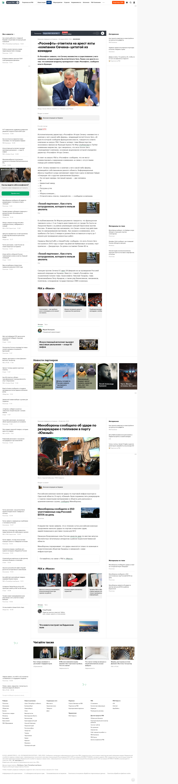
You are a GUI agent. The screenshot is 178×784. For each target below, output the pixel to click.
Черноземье (28, 735)
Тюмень (27, 733)
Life (110, 439)
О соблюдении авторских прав (34, 773)
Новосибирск (29, 708)
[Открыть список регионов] (127, 2)
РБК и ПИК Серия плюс (9, 228)
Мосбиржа (20, 765)
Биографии (5, 718)
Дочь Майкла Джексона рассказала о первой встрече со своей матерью (120, 435)
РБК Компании (6, 143)
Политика (5, 53)
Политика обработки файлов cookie (119, 773)
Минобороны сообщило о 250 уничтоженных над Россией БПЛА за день (56, 512)
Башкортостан (29, 713)
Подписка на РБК (73, 706)
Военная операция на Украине (47, 39)
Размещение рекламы (97, 711)
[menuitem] (28, 2)
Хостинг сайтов (95, 725)
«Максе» (69, 558)
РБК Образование (7, 723)
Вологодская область (31, 716)
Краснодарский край (31, 720)
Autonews (112, 51)
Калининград (28, 718)
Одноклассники (51, 706)
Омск (26, 711)
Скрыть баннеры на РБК (76, 703)
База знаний (5, 720)
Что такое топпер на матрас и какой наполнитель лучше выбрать (95, 663)
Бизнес (4, 711)
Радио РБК (11, 2)
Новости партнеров (45, 360)
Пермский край (29, 725)
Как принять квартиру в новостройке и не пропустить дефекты (121, 39)
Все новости (7, 34)
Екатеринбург (29, 706)
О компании (94, 703)
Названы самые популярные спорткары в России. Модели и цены (121, 48)
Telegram (49, 708)
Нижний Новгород (30, 723)
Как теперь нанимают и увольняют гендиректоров (42, 662)
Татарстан (27, 730)
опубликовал (84, 144)
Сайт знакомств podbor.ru (98, 732)
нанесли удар (75, 536)
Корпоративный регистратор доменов (99, 721)
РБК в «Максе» (46, 288)
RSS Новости (72, 716)
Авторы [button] (40, 324)
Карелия (27, 740)
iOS (114, 703)
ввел (63, 270)
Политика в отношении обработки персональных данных (86, 773)
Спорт (4, 165)
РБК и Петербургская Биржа (10, 44)
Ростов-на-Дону (29, 728)
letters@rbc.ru (19, 760)
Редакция (93, 708)
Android (115, 706)
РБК (39, 213)
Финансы (111, 245)
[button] (127, 2)
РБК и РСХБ (5, 362)
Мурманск (27, 743)
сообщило (65, 501)
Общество (5, 217)
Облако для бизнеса (97, 718)
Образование (37, 666)
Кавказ (26, 738)
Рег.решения (94, 727)
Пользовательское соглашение (56, 773)
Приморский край (30, 745)
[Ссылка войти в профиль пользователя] (134, 2)
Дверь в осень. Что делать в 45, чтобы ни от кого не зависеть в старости (122, 57)
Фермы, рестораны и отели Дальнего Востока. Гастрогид (121, 662)
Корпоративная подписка (76, 708)
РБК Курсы (94, 737)
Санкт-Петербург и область (33, 703)
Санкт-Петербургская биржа (32, 765)
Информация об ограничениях (12, 773)
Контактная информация (98, 706)
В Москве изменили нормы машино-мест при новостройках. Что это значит (71, 663)
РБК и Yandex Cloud (8, 154)
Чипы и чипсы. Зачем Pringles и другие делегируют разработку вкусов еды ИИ (121, 444)
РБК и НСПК (5, 433)
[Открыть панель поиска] (130, 2)
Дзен (48, 711)
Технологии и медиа (8, 713)
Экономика (5, 133)
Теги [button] (45, 324)
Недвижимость (64, 668)
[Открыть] (15, 2)
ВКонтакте (50, 703)
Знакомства (94, 730)
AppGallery (116, 708)
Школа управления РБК (97, 739)
